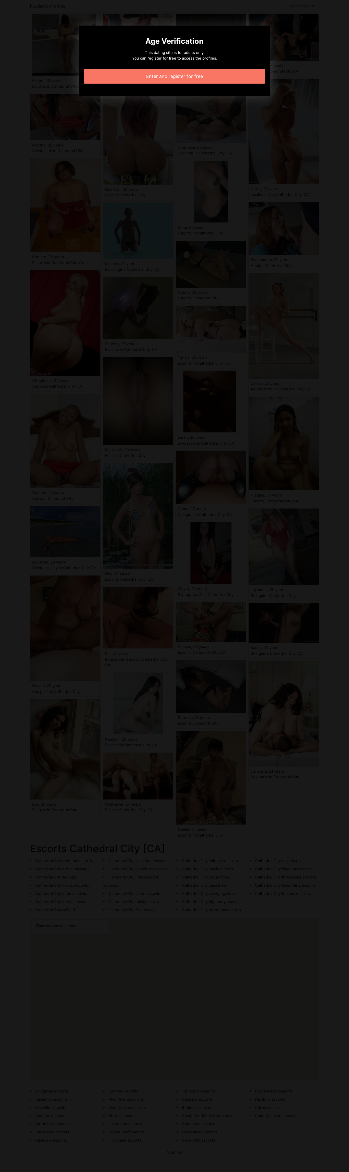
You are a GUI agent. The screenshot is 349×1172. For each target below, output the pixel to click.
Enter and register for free (174, 76)
